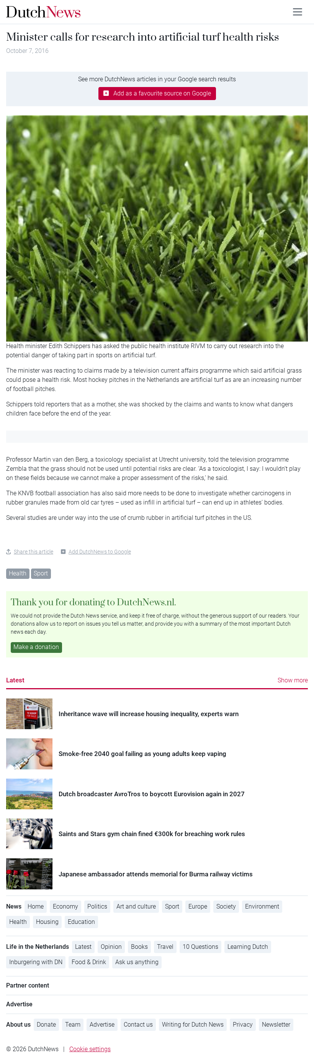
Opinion (111, 946)
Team (72, 1024)
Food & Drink (89, 962)
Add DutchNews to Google (100, 552)
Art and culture (136, 906)
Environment (262, 906)
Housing (47, 921)
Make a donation (36, 647)
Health (17, 573)
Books (139, 946)
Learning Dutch (247, 946)
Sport (41, 573)
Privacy (243, 1024)
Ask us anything (137, 962)
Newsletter (276, 1024)
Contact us (138, 1024)
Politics (97, 906)
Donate (46, 1024)
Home (36, 906)
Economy (65, 906)
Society (226, 906)
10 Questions (200, 946)
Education (81, 921)
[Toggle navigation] (297, 12)
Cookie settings (90, 1049)
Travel (165, 946)
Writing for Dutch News (193, 1024)
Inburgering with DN (35, 962)
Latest (15, 680)
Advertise (102, 1024)
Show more (293, 680)
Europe (197, 906)
